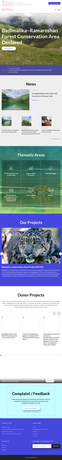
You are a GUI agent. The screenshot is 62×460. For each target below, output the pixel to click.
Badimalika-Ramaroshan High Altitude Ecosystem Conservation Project (9, 335)
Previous (9, 66)
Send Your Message (31, 408)
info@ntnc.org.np (8, 1)
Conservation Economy (30, 174)
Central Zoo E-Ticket (8, 4)
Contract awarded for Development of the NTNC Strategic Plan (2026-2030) (30, 70)
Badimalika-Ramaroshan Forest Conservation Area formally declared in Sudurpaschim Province (31, 132)
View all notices (13, 72)
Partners (35, 431)
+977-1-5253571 (7, 2)
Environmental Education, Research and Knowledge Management (11, 197)
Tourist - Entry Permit (53, 3)
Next (11, 66)
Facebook (4, 445)
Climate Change (50, 173)
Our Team (35, 434)
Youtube (4, 449)
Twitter (4, 447)
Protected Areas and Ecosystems (11, 174)
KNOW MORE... (9, 48)
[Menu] (59, 9)
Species (50, 195)
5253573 (14, 2)
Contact (35, 436)
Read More (34, 100)
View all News (55, 138)
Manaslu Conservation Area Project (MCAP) (22, 267)
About (34, 427)
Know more (50, 380)
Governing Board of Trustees (40, 429)
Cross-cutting (31, 195)
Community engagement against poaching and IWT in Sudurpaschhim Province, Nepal (31, 336)
